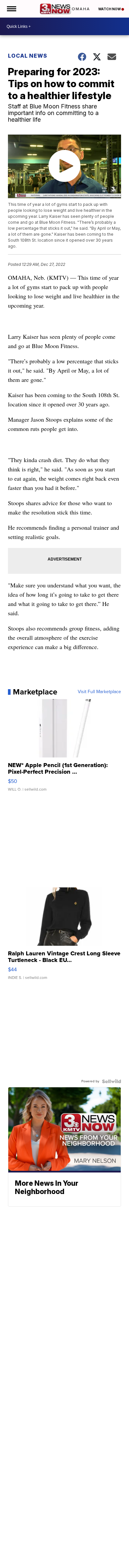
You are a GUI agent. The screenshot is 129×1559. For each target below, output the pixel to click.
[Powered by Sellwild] (111, 1081)
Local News (27, 55)
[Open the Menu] (11, 9)
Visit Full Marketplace (99, 692)
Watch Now (109, 9)
